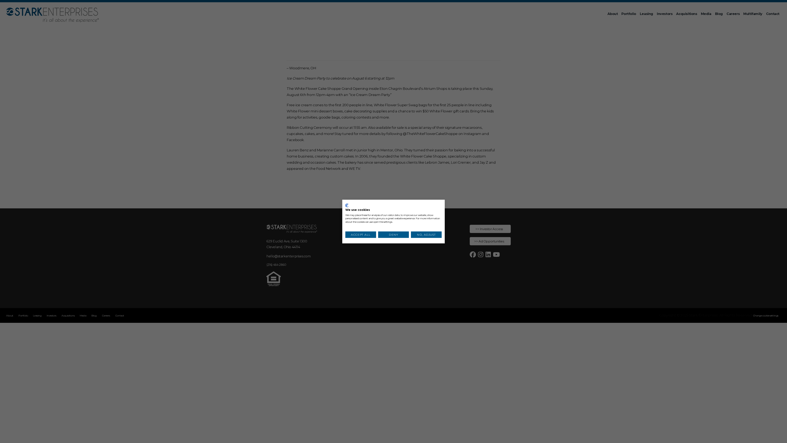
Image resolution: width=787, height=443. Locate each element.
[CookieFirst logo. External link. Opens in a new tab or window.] (346, 205)
